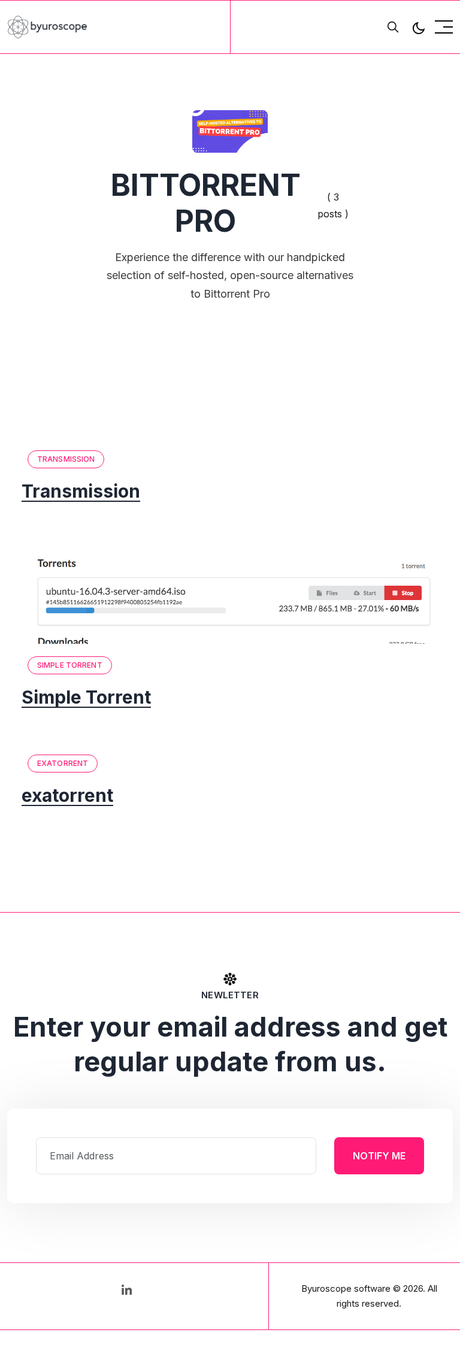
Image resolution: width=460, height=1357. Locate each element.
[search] (392, 27)
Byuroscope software (346, 1288)
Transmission (66, 459)
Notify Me (379, 1156)
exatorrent (62, 763)
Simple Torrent (69, 665)
